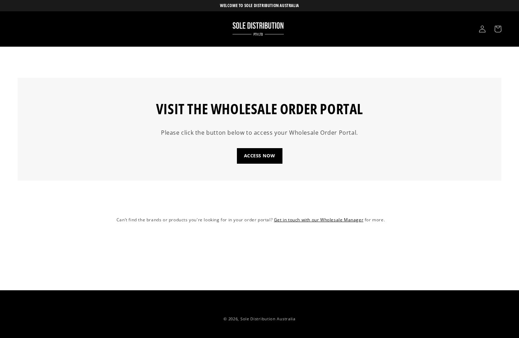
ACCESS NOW (259, 155)
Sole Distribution (258, 318)
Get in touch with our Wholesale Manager (318, 220)
